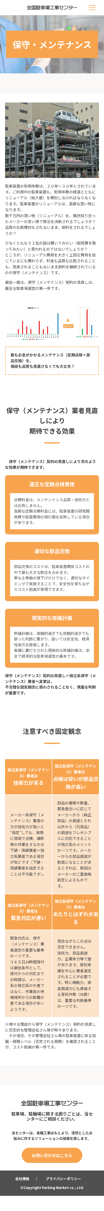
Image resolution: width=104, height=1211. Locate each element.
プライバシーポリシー (63, 1178)
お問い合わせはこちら (52, 1155)
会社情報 (22, 1178)
